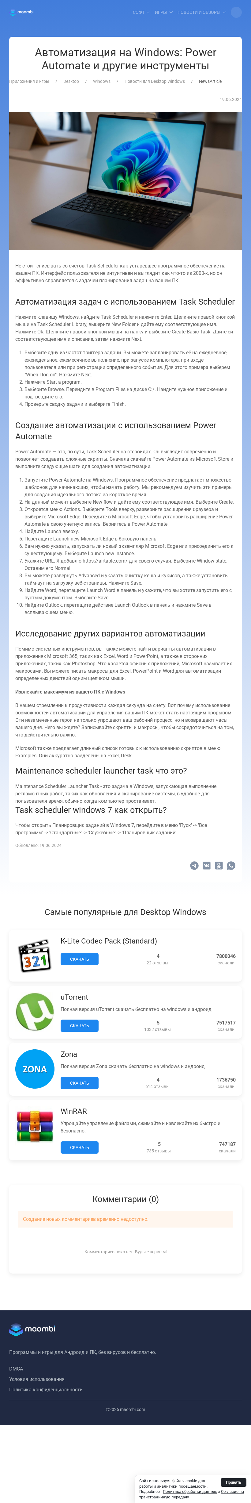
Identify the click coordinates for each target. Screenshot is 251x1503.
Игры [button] (161, 12)
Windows (102, 81)
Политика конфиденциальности (46, 1390)
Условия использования (37, 1379)
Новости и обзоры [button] (199, 12)
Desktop (71, 81)
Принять (233, 1482)
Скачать (79, 959)
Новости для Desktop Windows (155, 81)
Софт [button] (138, 12)
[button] (236, 12)
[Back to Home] (21, 12)
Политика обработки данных (190, 1491)
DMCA (16, 1369)
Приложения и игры (29, 81)
